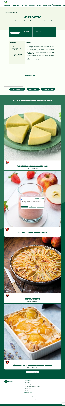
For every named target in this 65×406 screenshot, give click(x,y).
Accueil (6, 12)
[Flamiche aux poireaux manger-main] (32, 137)
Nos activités (28, 388)
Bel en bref (27, 382)
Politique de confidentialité (39, 198)
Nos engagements (28, 392)
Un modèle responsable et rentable (32, 386)
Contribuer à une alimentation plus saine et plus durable (37, 398)
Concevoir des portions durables (32, 399)
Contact (26, 390)
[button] (61, 2)
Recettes (10, 12)
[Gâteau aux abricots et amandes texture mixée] (32, 336)
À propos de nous (27, 380)
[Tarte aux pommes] (32, 270)
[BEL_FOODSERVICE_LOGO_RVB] (8, 2)
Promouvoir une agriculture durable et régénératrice (36, 394)
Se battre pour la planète (30, 396)
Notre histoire (28, 384)
